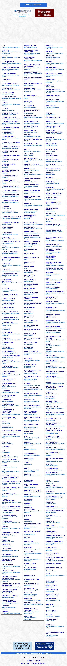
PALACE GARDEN (52, 149)
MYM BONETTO (51, 105)
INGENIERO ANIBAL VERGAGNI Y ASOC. (30, 412)
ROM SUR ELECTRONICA (54, 282)
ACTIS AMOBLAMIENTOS (10, 83)
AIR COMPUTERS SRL (9, 97)
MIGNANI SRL (50, 56)
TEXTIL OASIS (50, 525)
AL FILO (5, 108)
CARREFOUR (6, 328)
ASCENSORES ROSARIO (10, 200)
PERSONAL (50, 173)
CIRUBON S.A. (7, 399)
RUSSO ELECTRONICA (53, 331)
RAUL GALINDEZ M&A (53, 244)
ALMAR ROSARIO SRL (9, 117)
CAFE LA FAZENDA (8, 303)
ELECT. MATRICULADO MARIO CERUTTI (9, 590)
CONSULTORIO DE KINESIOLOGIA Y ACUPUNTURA (8, 411)
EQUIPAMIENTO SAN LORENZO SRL (31, 50)
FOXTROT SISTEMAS (31, 126)
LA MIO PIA (27, 515)
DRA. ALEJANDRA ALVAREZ (11, 506)
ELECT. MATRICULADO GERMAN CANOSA (9, 577)
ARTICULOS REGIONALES (10, 190)
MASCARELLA (29, 588)
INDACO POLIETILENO (31, 388)
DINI (3, 470)
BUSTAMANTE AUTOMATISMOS (7, 280)
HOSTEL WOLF (29, 266)
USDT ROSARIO (51, 598)
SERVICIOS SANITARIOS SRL (55, 413)
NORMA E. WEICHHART (53, 126)
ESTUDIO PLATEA (30, 88)
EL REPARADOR (7, 565)
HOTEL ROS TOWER (30, 342)
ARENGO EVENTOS (8, 180)
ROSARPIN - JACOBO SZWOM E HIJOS (53, 315)
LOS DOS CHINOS (30, 563)
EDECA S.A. (6, 540)
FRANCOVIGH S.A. (30, 130)
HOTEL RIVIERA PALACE (32, 338)
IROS (26, 436)
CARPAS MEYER (7, 322)
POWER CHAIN (51, 214)
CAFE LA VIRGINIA (8, 307)
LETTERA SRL (29, 541)
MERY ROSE (28, 616)
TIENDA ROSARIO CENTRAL (55, 541)
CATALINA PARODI (8, 351)
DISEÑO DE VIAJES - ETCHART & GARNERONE (10, 476)
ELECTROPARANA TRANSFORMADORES (9, 600)
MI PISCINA (49, 51)
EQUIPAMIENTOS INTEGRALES (29, 58)
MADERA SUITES (29, 575)
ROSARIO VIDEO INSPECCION (51, 308)
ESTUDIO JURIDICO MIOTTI (33, 83)
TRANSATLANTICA (52, 553)
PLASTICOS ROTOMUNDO (54, 193)
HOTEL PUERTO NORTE (32, 329)
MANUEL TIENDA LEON (31, 579)
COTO (4, 421)
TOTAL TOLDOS (51, 547)
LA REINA (27, 519)
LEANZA (27, 537)
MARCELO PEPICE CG (31, 584)
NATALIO (49, 113)
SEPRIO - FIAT (50, 396)
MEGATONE (28, 598)
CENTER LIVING (7, 366)
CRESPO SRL (6, 426)
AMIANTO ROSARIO (8, 136)
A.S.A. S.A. (5, 50)
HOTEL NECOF (29, 316)
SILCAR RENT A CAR (53, 436)
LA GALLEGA (28, 499)
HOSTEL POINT (29, 253)
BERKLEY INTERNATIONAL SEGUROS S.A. (11, 258)
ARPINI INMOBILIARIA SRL (10, 186)
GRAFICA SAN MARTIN (31, 164)
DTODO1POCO (7, 521)
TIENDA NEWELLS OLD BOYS (55, 535)
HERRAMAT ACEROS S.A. (32, 236)
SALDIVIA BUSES (51, 356)
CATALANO (6, 347)
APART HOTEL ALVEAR (10, 151)
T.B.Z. (48, 480)
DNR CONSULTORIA (8, 493)
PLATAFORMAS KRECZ (53, 202)
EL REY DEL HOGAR (9, 571)
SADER (48, 344)
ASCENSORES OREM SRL (10, 195)
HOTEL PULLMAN (30, 334)
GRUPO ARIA (28, 173)
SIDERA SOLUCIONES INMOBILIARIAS (53, 423)
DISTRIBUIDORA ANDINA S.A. (11, 481)
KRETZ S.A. (28, 474)
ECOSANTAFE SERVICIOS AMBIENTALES (10, 533)
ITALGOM (27, 442)
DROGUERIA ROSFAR (9, 515)
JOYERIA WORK (29, 458)
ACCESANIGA (6, 79)
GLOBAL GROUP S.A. (31, 158)
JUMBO (26, 462)
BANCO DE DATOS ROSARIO (11, 241)
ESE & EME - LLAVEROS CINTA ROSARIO (32, 65)
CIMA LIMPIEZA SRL (8, 395)
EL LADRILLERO (7, 554)
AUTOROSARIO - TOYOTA (10, 222)
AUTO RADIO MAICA (8, 211)
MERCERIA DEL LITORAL (32, 603)
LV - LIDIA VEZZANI (30, 568)
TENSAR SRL (50, 515)
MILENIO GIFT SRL (52, 67)
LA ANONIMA (28, 480)
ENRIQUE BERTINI (30, 45)
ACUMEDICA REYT (8, 88)
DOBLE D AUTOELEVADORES (8, 499)
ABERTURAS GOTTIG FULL (11, 67)
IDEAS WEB (28, 358)
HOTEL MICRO (29, 312)
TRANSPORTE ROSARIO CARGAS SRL (54, 568)
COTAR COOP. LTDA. (9, 417)
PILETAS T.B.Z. (51, 187)
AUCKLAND (6, 206)
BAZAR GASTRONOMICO (10, 252)
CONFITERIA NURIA (8, 404)
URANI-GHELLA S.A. (52, 594)
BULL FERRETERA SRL (10, 274)
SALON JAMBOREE (52, 360)
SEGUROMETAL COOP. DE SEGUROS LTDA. (54, 387)
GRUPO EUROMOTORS (31, 184)
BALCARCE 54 (7, 233)
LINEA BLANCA (29, 551)
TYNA (48, 573)
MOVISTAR (49, 85)
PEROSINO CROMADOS (53, 168)
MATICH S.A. (28, 592)
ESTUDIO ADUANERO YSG (32, 72)
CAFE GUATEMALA (8, 298)
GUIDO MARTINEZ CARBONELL (30, 216)
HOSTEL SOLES (29, 262)
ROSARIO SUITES (52, 297)
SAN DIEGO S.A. (51, 376)
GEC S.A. (27, 149)
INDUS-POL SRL (29, 399)
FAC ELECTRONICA (30, 95)
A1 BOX (4, 56)
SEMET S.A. (50, 392)
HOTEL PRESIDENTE (31, 325)
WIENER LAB (50, 625)
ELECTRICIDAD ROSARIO (10, 595)
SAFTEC (49, 350)
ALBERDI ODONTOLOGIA (10, 113)
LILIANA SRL (28, 547)
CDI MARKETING (7, 360)
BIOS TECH (6, 263)
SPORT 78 (49, 464)
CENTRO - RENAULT (9, 379)
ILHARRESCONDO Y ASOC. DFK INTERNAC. (33, 371)
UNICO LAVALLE (51, 585)
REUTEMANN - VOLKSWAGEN (51, 257)
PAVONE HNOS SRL (52, 160)
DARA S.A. (5, 455)
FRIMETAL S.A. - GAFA (31, 143)
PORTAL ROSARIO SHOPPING (52, 208)
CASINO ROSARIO (8, 342)
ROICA (48, 278)
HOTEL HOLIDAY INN (31, 293)
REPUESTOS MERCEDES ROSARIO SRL (54, 249)
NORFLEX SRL (51, 122)
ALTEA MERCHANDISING (10, 122)
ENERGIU (5, 611)
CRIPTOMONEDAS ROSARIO (11, 430)
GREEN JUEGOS (29, 168)
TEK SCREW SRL (51, 506)
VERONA (49, 614)
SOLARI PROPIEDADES (53, 448)
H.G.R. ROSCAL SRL (30, 222)
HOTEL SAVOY (29, 347)
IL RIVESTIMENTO (30, 364)
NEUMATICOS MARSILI (53, 117)
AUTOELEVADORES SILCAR (11, 217)
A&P (3, 45)
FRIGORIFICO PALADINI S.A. (33, 139)
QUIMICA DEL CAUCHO (53, 230)
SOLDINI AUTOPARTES (53, 452)
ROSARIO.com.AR (33, 661)
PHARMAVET (50, 181)
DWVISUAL (6, 527)
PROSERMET (50, 218)
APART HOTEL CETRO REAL (11, 155)
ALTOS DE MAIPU (8, 132)
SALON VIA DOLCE (52, 366)
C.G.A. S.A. (5, 288)
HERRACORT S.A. (30, 231)
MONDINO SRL (51, 79)
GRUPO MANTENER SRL (32, 190)
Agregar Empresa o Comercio (27, 658)
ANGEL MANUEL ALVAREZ (11, 146)
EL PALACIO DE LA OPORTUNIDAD (8, 559)
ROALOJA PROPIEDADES (54, 268)
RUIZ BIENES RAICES (53, 326)
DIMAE (4, 465)
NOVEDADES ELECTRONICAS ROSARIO (54, 131)
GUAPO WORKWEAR (31, 209)
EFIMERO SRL (6, 544)
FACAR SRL (28, 101)
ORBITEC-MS (50, 138)
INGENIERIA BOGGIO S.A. (32, 405)
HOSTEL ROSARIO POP (31, 258)
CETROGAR (6, 391)
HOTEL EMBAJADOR (31, 284)
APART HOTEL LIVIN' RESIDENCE (9, 165)
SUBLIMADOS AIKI (52, 473)
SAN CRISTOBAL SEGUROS (55, 372)
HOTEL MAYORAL (30, 307)
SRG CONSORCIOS (52, 468)
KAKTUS (27, 468)
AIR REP (5, 103)
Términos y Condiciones (41, 658)
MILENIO (49, 62)
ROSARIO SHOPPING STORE (55, 291)
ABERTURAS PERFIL (9, 73)
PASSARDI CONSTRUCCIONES (52, 154)
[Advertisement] (33, 29)
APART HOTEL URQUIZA (10, 176)
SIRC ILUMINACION (52, 442)
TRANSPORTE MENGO (53, 563)
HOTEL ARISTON (29, 275)
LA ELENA (27, 494)
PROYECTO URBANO (53, 224)
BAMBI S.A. (6, 237)
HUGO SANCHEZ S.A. (31, 351)
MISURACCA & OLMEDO (54, 73)
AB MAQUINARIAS (8, 62)
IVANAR (26, 448)
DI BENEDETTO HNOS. (9, 459)
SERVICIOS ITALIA (52, 407)
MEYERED (49, 45)
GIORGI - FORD (29, 154)
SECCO (48, 382)
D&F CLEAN (6, 442)
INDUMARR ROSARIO (31, 394)
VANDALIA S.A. (51, 604)
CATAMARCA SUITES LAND (11, 356)
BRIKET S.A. (6, 269)
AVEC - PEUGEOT (8, 227)
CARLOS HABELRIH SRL (10, 317)
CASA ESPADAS (7, 332)
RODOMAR (49, 272)
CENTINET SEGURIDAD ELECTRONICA (9, 372)
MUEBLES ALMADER (53, 95)
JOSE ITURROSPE (30, 454)
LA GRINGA (28, 503)
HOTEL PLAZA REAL (31, 320)
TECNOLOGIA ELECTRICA (54, 496)
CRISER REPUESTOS (9, 434)
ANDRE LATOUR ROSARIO (11, 142)
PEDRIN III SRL (51, 164)
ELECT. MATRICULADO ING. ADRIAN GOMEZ (11, 584)
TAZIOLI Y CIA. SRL (52, 486)
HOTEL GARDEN (29, 288)
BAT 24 (4, 246)
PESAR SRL (50, 177)
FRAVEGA (27, 135)
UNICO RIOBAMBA (52, 590)
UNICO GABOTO (51, 581)
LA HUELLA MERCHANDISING (29, 508)
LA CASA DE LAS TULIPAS (32, 490)
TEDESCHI (49, 502)
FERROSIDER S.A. (30, 105)
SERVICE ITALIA (51, 401)
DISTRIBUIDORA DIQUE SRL (11, 487)
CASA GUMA (6, 338)
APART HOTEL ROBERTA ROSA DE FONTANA (10, 170)
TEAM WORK (50, 492)
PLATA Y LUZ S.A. (52, 198)
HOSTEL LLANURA (30, 249)
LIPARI (26, 557)
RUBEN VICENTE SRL (53, 320)
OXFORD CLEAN (51, 143)
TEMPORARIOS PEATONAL (55, 511)
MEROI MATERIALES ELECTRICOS (31, 609)
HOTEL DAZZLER (29, 279)
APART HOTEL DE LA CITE (10, 160)
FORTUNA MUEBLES (31, 122)
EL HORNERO (6, 549)
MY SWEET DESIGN (52, 100)
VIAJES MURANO (51, 619)
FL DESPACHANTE (30, 116)
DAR (3, 451)
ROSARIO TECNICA (52, 301)
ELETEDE (5, 606)
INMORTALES (28, 432)
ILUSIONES (27, 383)
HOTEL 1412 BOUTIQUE (31, 271)
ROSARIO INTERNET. (53, 287)
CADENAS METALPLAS (10, 294)
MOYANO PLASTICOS (53, 89)
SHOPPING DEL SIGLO (53, 418)
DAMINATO (5, 446)
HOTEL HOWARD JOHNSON (33, 303)
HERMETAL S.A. (29, 227)
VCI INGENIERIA (51, 610)
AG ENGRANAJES (8, 92)
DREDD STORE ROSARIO (10, 511)
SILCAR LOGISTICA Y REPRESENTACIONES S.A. (54, 429)
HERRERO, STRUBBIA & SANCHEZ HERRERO (32, 242)
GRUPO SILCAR (29, 203)
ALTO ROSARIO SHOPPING (11, 127)
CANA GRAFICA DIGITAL (10, 312)
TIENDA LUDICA (51, 531)
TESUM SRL (50, 521)
